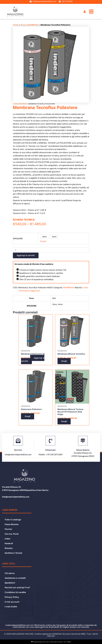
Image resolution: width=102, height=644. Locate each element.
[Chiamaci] (50, 440)
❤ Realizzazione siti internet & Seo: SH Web (51, 642)
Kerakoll (9, 543)
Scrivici (18, 450)
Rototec (9, 548)
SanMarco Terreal (13, 553)
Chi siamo (10, 573)
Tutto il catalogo (13, 519)
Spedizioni (10, 583)
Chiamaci (50, 450)
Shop (22, 25)
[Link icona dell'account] (84, 11)
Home (15, 25)
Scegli (64, 361)
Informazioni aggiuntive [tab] (29, 291)
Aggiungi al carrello (26, 255)
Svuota (43, 241)
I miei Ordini (11, 606)
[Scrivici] (18, 440)
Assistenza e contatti (15, 578)
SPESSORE (18, 238)
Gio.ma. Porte (12, 534)
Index (85, 287)
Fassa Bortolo (12, 524)
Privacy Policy (12, 597)
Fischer (8, 529)
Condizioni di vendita (15, 592)
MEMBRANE (32, 25)
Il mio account (12, 602)
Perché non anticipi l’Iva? (17, 587)
